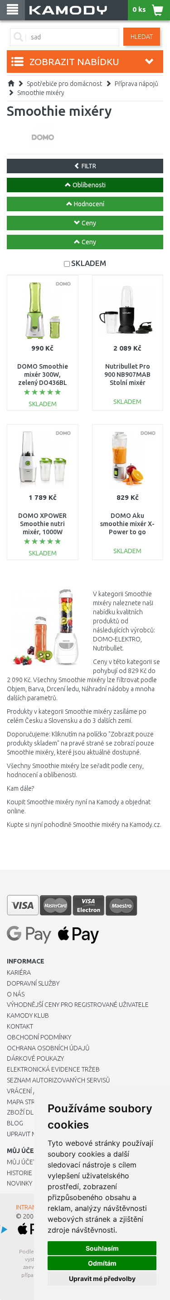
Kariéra (19, 972)
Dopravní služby (33, 983)
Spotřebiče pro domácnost (64, 83)
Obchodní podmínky (39, 1037)
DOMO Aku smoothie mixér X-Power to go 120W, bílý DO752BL (127, 532)
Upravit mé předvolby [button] (102, 1278)
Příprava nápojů (136, 83)
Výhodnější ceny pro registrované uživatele (78, 1004)
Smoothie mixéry (40, 92)
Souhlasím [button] (102, 1248)
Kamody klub (28, 1015)
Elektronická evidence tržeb (53, 1069)
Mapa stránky (28, 1101)
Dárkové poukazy (35, 1058)
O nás (15, 994)
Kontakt (20, 1026)
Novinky (19, 1183)
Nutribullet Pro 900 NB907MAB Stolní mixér (127, 374)
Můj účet (21, 1162)
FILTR (88, 166)
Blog (15, 1123)
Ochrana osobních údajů (48, 1048)
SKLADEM (88, 263)
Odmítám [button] (102, 1263)
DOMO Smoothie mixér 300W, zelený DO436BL (42, 374)
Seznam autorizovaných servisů (58, 1080)
